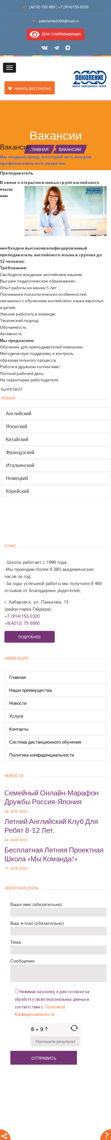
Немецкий (17, 478)
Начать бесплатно (31, 88)
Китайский (17, 439)
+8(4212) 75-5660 (22, 623)
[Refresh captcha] (74, 1028)
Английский (18, 413)
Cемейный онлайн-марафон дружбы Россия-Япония (51, 797)
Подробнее (29, 636)
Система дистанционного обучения (45, 742)
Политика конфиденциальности (41, 755)
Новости (17, 703)
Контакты (18, 729)
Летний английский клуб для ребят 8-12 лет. (51, 825)
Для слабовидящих (60, 33)
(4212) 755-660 (42, 6)
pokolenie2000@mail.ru (59, 20)
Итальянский (20, 465)
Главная (17, 677)
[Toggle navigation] (9, 68)
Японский (16, 426)
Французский (20, 452)
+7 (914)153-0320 (73, 6)
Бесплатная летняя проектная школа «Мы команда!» (54, 854)
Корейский (17, 491)
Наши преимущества (30, 690)
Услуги (16, 716)
